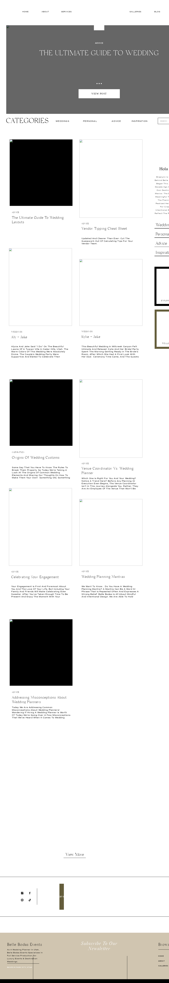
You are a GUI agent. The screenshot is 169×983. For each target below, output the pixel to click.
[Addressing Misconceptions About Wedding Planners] (41, 652)
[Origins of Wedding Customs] (41, 412)
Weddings (16, 332)
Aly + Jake (19, 337)
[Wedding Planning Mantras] (110, 532)
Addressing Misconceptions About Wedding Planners (39, 700)
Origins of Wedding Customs (36, 458)
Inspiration (18, 452)
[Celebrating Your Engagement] (40, 527)
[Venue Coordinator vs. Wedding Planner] (110, 418)
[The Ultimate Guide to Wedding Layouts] (41, 172)
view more (75, 855)
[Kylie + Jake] (110, 292)
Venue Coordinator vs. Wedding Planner (108, 471)
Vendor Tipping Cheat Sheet (104, 229)
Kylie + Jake (91, 337)
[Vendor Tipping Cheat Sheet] (110, 178)
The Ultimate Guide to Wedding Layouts (38, 220)
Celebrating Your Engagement (35, 577)
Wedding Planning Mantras (103, 577)
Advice (99, 43)
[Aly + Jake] (40, 287)
